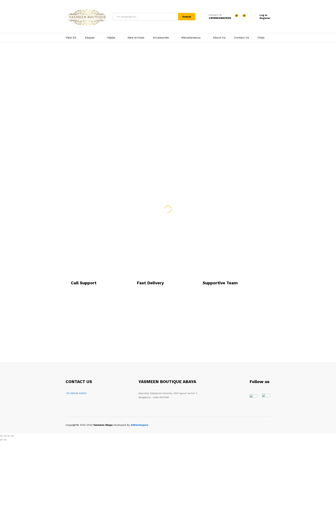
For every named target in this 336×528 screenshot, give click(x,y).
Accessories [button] (161, 37)
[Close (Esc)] (1, 435)
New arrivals (136, 37)
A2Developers (139, 424)
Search (186, 16)
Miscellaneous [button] (191, 37)
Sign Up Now (66, 494)
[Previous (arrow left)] (1, 439)
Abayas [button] (89, 37)
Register (265, 18)
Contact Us (215, 14)
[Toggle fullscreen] (8, 435)
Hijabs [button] (111, 37)
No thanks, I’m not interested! (68, 523)
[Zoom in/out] (12, 435)
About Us (219, 37)
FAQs (261, 37)
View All (71, 37)
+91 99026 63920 (76, 393)
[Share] (5, 435)
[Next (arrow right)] (5, 439)
